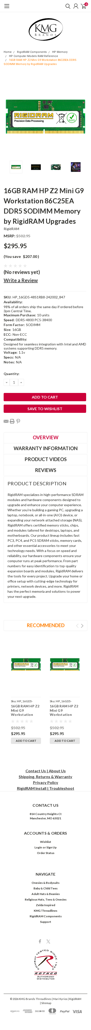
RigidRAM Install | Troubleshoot (45, 788)
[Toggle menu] (6, 8)
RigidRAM (11, 229)
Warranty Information (46, 448)
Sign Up (51, 847)
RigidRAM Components (32, 52)
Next (82, 116)
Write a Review (21, 280)
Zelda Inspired (45, 905)
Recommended (46, 625)
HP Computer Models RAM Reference (33, 56)
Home (8, 52)
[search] (67, 6)
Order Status (45, 853)
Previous (8, 116)
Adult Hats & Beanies (46, 894)
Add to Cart (26, 741)
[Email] (6, 421)
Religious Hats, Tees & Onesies (45, 899)
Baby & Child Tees (45, 888)
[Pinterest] (18, 421)
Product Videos (46, 459)
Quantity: (11, 374)
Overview (45, 437)
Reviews (45, 470)
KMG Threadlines (45, 910)
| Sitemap (45, 1003)
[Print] (12, 421)
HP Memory (59, 52)
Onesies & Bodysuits (45, 883)
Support (45, 922)
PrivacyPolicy (45, 782)
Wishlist (45, 842)
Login (38, 847)
